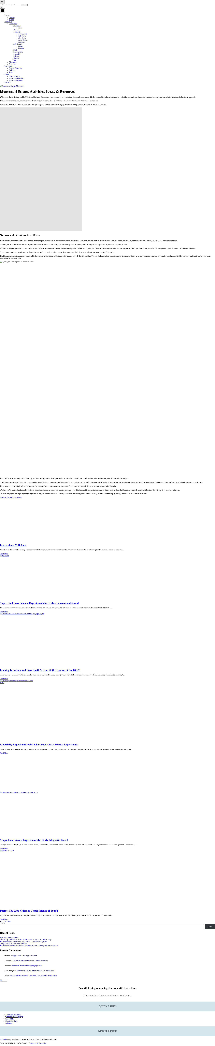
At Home (12, 70)
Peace (20, 28)
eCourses (9, 1023)
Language (16, 32)
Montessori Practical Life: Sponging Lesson (26, 966)
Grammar (21, 42)
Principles (12, 64)
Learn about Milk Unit (13, 545)
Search (2, 923)
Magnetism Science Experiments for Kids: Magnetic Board (34, 840)
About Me (10, 1019)
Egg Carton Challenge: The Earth (25, 956)
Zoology (21, 48)
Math (15, 50)
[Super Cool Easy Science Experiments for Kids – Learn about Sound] (107, 577)
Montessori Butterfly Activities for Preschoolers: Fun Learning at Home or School (29, 946)
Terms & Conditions (13, 1015)
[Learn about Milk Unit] (107, 519)
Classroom (12, 62)
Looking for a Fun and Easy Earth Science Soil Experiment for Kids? (40, 670)
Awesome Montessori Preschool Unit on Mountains (29, 961)
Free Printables (14, 76)
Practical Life (18, 52)
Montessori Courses (16, 80)
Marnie (11, 20)
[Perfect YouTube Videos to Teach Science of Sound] (107, 878)
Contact (11, 18)
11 (6, 921)
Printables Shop (11, 1021)
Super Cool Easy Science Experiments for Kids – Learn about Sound (39, 603)
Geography (17, 26)
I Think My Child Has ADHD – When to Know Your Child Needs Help (25, 940)
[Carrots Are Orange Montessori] (12, 86)
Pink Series (22, 36)
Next (9, 921)
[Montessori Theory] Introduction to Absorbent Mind (35, 971)
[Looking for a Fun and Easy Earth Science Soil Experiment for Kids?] (107, 639)
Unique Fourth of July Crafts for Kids (13, 944)
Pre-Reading (22, 34)
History (16, 30)
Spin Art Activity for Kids (9, 938)
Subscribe (3, 1039)
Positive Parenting (15, 68)
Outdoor (16, 58)
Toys (10, 72)
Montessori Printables (16, 78)
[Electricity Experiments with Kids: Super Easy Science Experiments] (107, 710)
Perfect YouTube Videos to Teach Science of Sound (29, 910)
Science (16, 56)
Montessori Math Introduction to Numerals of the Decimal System (23, 942)
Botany (20, 46)
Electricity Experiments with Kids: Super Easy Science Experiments (39, 744)
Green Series (22, 40)
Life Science (17, 44)
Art (14, 60)
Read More (4, 554)
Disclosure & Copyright (14, 1017)
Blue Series (22, 38)
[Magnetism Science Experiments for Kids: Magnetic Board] (107, 814)
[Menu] (2, 10)
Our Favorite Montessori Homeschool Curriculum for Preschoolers (33, 976)
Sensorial (16, 54)
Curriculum (13, 24)
